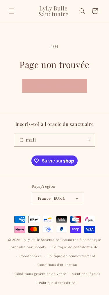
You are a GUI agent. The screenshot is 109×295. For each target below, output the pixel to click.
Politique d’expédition (57, 283)
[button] (11, 11)
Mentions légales (86, 274)
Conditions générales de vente (40, 274)
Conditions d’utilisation (57, 265)
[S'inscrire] (88, 140)
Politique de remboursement (71, 256)
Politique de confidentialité (75, 247)
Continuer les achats (54, 86)
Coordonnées (30, 256)
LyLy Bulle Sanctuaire (41, 240)
